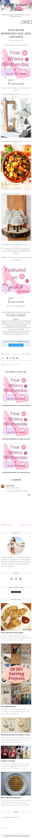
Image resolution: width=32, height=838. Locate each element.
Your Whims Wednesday (13, 364)
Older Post (25, 524)
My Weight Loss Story (8, 761)
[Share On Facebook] (10, 358)
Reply (29, 495)
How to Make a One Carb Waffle (11, 798)
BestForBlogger (25, 835)
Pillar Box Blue (25, 194)
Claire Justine (10, 485)
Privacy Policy (5, 828)
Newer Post (6, 524)
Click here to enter (16, 345)
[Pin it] (17, 358)
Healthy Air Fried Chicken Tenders (12, 633)
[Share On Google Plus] (13, 358)
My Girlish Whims (16, 7)
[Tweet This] (7, 358)
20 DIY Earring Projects (8, 706)
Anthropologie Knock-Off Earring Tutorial (15, 735)
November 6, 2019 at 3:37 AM (12, 488)
